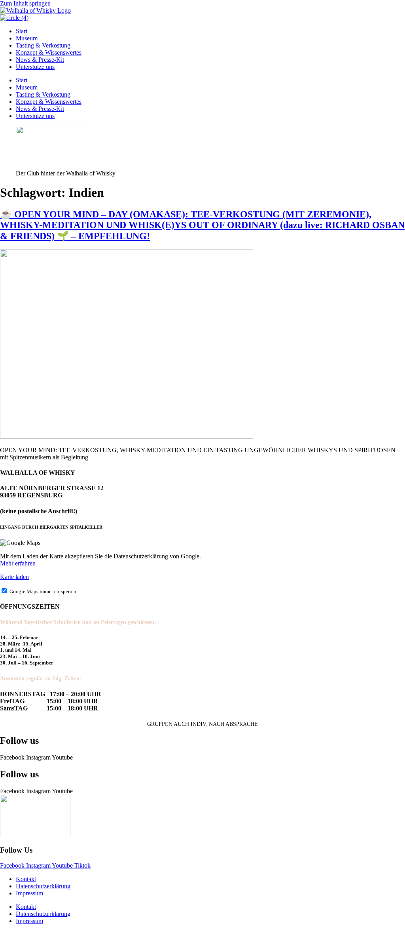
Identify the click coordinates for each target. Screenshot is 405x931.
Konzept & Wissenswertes (48, 52)
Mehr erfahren (18, 563)
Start (21, 31)
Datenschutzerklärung (43, 886)
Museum (27, 38)
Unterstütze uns (35, 66)
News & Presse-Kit (40, 59)
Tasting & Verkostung (43, 45)
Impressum (29, 893)
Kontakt (26, 879)
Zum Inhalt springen (25, 3)
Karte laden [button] (14, 576)
